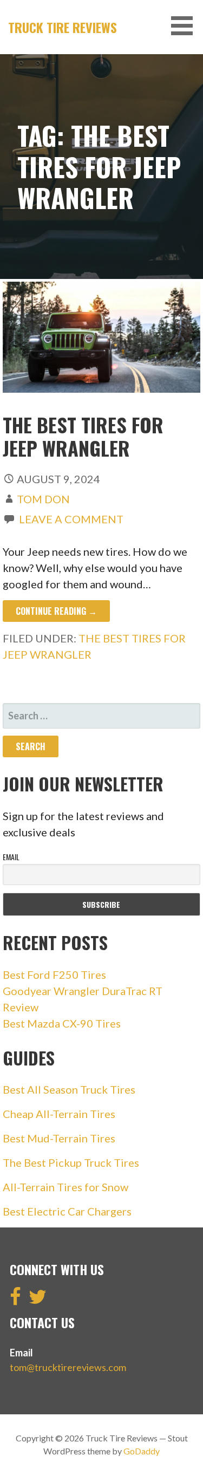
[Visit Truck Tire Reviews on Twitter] (38, 1300)
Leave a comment (71, 518)
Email (11, 856)
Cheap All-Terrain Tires (59, 1113)
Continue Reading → (56, 611)
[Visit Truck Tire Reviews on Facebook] (15, 1300)
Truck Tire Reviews (62, 27)
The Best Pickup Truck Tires (71, 1162)
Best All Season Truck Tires (69, 1089)
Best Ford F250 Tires (54, 974)
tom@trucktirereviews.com (68, 1367)
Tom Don (43, 498)
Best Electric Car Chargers (67, 1211)
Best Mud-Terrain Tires (59, 1138)
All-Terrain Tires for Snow (65, 1186)
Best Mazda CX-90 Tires (62, 1023)
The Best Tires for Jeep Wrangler (83, 436)
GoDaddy (141, 1451)
